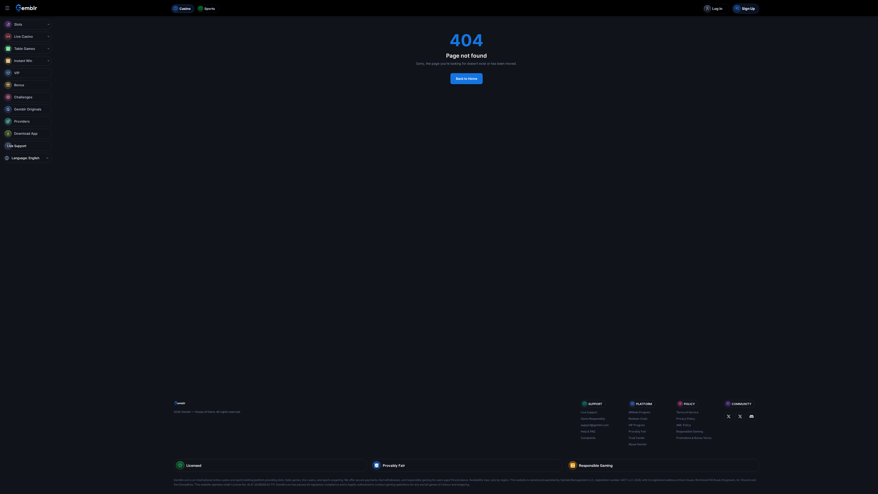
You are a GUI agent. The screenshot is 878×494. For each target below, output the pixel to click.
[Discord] (740, 416)
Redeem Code (638, 418)
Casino (185, 9)
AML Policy (683, 425)
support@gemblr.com (595, 425)
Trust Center (637, 438)
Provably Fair (637, 431)
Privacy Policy (685, 418)
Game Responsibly (593, 418)
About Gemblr (638, 444)
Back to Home (466, 79)
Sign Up (748, 8)
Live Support (589, 412)
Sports (209, 9)
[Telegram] (751, 416)
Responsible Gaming (689, 431)
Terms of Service (687, 412)
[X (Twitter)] (728, 416)
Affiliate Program (639, 412)
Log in (717, 8)
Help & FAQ (588, 431)
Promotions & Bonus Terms (693, 438)
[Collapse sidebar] (7, 8)
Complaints (588, 438)
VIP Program (637, 425)
